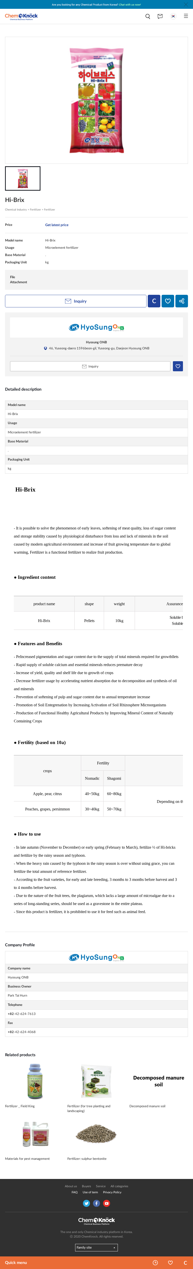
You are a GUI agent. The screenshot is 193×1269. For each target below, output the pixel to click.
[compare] (154, 301)
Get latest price (56, 225)
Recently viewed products (155, 1262)
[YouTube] (106, 1203)
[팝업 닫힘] (186, 5)
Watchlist (170, 1262)
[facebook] (96, 1203)
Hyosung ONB (96, 342)
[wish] (168, 301)
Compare (185, 1262)
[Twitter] (86, 1203)
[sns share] (181, 301)
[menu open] (186, 16)
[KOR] (173, 16)
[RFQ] (160, 16)
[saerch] (148, 16)
